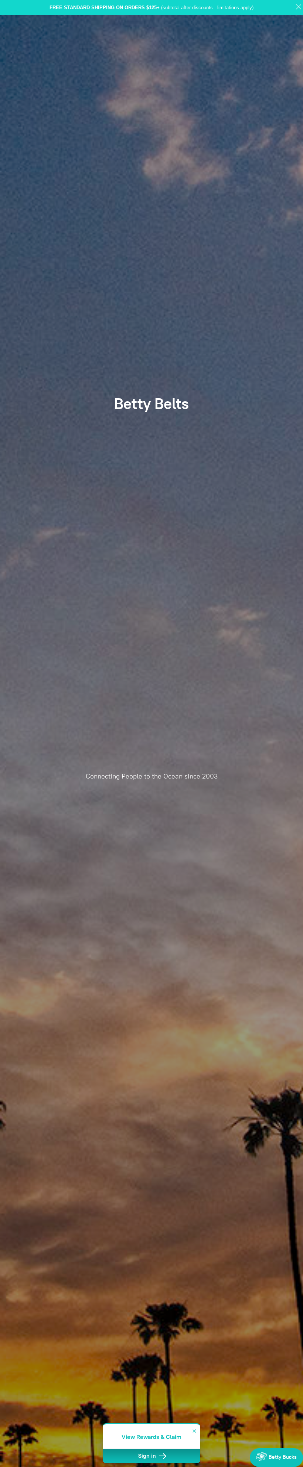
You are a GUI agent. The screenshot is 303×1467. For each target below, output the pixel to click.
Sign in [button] (147, 1456)
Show (276, 1457)
